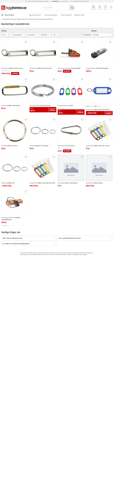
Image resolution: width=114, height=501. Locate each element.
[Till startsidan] (13, 7)
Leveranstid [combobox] (31, 35)
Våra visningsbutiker (51, 15)
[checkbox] (17, 35)
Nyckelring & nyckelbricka (45, 19)
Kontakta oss (36, 15)
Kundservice (93, 9)
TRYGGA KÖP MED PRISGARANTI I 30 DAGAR (38, 1)
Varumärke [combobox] (44, 35)
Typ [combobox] (54, 35)
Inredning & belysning (9, 19)
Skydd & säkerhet (22, 19)
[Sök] (72, 7)
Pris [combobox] (4, 35)
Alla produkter (9, 15)
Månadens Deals (79, 15)
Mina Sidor (100, 9)
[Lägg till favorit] (25, 42)
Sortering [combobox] (96, 35)
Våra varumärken (66, 15)
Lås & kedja (32, 19)
